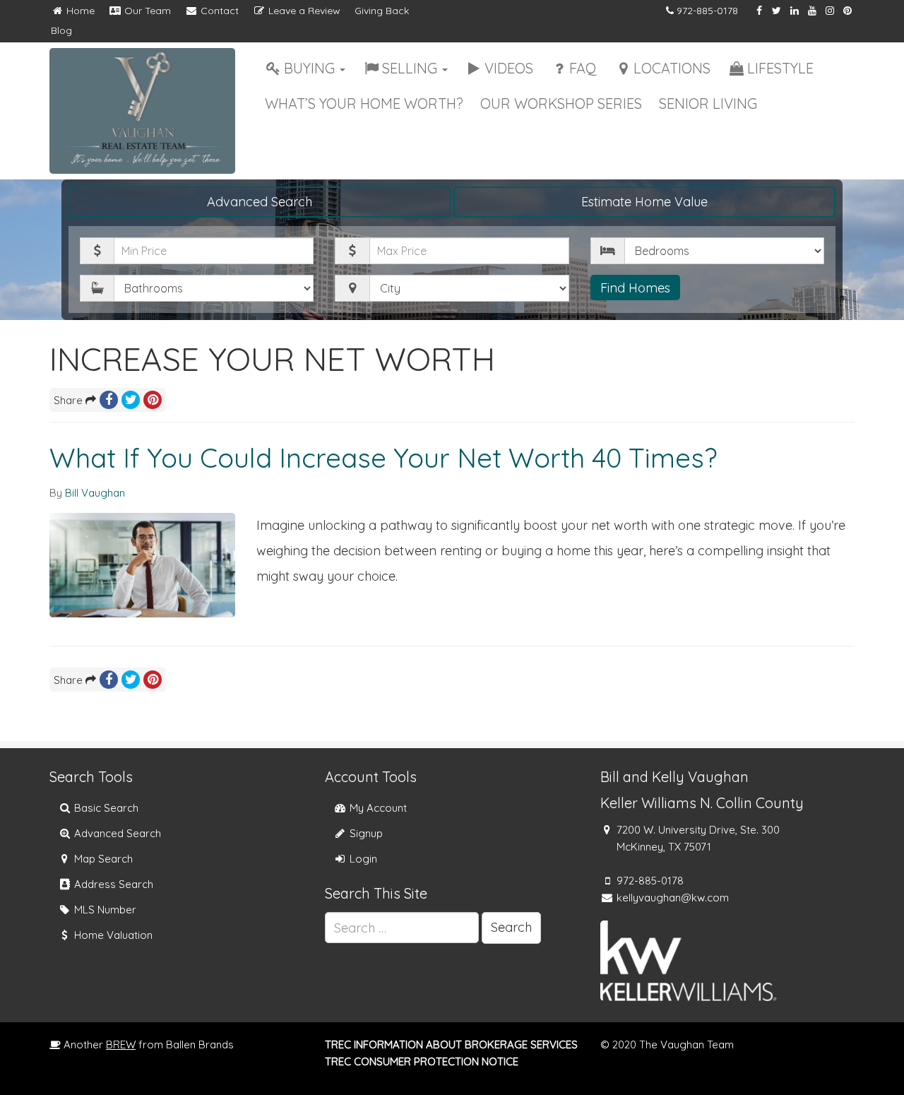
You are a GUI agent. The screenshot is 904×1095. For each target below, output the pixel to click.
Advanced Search (259, 202)
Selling (411, 68)
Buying (311, 68)
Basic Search (104, 808)
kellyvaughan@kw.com (673, 897)
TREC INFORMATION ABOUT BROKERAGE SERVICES (451, 1044)
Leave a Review (303, 10)
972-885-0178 (707, 10)
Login (362, 858)
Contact (218, 10)
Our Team (146, 10)
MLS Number (103, 909)
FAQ (583, 68)
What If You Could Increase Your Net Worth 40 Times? (383, 458)
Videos (508, 68)
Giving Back (382, 10)
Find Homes (635, 288)
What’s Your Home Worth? (364, 103)
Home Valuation (112, 935)
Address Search (112, 884)
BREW (121, 1044)
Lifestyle (780, 68)
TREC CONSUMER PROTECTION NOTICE (421, 1061)
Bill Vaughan (95, 492)
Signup (365, 833)
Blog (61, 30)
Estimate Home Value (644, 202)
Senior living (708, 103)
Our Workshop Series (561, 103)
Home (79, 10)
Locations (672, 68)
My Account (377, 808)
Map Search (102, 858)
